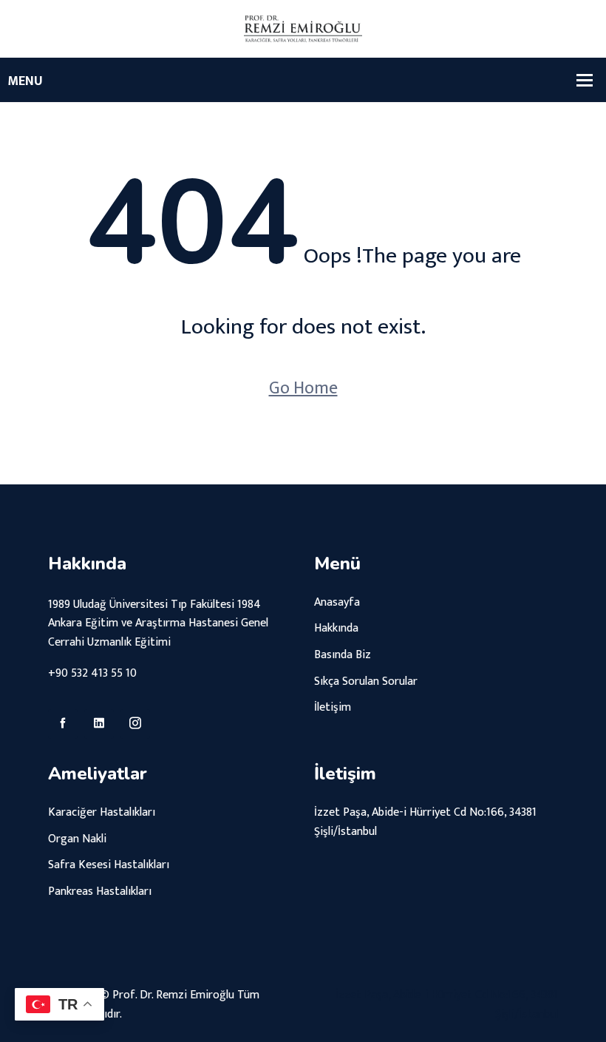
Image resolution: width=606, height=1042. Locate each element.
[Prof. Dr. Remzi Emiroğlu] (303, 28)
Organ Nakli (77, 839)
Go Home (303, 388)
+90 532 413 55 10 (92, 673)
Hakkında (336, 628)
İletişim (332, 707)
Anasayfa (337, 602)
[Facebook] (63, 724)
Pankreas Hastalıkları (100, 891)
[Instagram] (135, 724)
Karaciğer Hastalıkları (101, 812)
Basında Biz (342, 655)
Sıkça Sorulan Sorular (366, 681)
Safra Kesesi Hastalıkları (108, 865)
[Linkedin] (99, 724)
